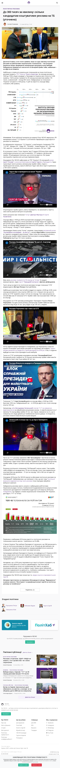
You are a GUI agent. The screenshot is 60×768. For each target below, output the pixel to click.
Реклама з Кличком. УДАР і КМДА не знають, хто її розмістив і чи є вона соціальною (17, 660)
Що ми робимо (21, 720)
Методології (5, 730)
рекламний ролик (29, 231)
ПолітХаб (19, 725)
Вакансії (33, 728)
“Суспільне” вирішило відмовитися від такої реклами (29, 480)
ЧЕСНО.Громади (21, 733)
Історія (3, 728)
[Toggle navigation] (2, 3)
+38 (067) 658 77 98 (54, 754)
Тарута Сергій (47, 605)
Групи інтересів (21, 735)
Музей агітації (20, 730)
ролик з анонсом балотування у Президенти (28, 161)
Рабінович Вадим (30, 605)
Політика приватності (5, 734)
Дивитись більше (27, 652)
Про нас (3, 723)
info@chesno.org (54, 752)
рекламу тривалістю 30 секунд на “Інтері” (25, 280)
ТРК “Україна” (27, 74)
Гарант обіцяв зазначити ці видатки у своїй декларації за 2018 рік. (29, 349)
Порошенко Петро (11, 605)
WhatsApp (51, 728)
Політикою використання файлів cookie (42, 760)
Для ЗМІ (33, 723)
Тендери (34, 730)
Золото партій (20, 728)
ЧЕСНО (7, 704)
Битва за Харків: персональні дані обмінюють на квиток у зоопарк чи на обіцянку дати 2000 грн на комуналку (17, 689)
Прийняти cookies (23, 765)
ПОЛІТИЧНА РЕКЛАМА (11, 9)
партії (29, 282)
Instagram (51, 725)
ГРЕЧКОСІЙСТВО (8, 685)
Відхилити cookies (36, 765)
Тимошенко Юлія (11, 609)
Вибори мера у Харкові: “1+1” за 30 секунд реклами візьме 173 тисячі (16, 673)
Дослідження (20, 723)
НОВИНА (5, 670)
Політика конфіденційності (6, 738)
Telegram (51, 730)
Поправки (19, 738)
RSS (32, 725)
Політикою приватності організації (30, 762)
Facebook (50, 723)
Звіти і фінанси (5, 725)
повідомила (7, 492)
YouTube (50, 733)
